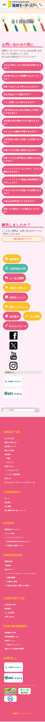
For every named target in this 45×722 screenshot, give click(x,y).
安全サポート (9, 571)
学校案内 (7, 456)
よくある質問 (9, 614)
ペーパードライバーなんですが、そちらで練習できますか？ (22, 170)
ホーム (6, 500)
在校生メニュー (10, 642)
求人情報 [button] (35, 318)
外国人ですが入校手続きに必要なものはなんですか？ (22, 159)
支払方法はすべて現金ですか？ (17, 94)
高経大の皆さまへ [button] (19, 289)
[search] (37, 412)
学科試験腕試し (10, 638)
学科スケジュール (13, 646)
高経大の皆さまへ (11, 444)
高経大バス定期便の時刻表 (14, 650)
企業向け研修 (12, 583)
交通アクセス (9, 468)
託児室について (10, 448)
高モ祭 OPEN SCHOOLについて (18, 543)
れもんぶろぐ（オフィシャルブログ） (18, 484)
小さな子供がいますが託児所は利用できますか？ (22, 66)
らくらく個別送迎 (13, 476)
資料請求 (7, 610)
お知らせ (7, 480)
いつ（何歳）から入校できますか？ (19, 102)
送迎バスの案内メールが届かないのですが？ (21, 210)
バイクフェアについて (15, 539)
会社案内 (7, 504)
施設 (8, 460)
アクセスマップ (12, 472)
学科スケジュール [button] (18, 308)
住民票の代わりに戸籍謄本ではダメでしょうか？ (22, 77)
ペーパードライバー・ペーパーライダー (21, 575)
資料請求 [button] (14, 260)
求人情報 (7, 508)
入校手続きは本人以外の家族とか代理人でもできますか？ (22, 111)
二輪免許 (7, 567)
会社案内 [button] (14, 318)
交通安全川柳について (15, 547)
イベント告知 (9, 535)
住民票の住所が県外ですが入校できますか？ (21, 122)
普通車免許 (8, 563)
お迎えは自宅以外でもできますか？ (19, 201)
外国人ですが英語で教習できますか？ (20, 150)
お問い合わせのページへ (21, 240)
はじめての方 (9, 440)
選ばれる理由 (9, 452)
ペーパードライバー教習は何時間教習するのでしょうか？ (22, 181)
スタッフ (10, 464)
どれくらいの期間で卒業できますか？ (20, 131)
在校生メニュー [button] (17, 299)
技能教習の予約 (10, 634)
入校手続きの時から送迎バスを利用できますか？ (22, 141)
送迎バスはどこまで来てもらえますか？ (21, 86)
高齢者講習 (11, 579)
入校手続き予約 (10, 606)
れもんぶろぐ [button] (17, 327)
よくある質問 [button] (17, 279)
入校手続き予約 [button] (17, 270)
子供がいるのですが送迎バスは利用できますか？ (22, 191)
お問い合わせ (9, 618)
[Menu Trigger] (4, 4)
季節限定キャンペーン (12, 531)
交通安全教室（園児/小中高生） (18, 587)
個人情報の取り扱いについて (15, 512)
